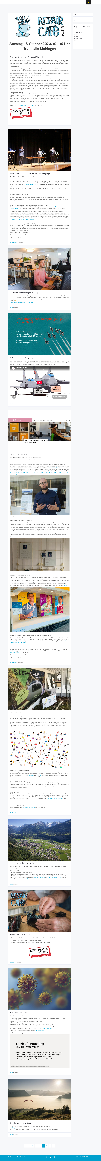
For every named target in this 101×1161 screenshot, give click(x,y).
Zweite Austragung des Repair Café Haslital (26, 57)
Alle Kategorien (78, 32)
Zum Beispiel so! (14, 1128)
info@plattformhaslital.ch (29, 237)
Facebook (65, 585)
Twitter (39, 775)
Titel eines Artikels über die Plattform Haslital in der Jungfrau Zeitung (36, 196)
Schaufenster (78, 42)
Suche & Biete (78, 38)
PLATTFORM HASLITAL (20, 1156)
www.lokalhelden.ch (26, 879)
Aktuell (11, 123)
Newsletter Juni (16, 713)
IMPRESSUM (85, 1156)
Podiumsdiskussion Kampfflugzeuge (23, 358)
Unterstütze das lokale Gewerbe (22, 863)
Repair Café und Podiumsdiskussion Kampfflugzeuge (30, 174)
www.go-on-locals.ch (39, 877)
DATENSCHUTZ (79, 1156)
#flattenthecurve (40, 1030)
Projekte (77, 40)
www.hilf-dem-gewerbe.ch (54, 877)
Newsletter (15, 242)
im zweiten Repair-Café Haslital (31, 184)
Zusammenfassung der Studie (55, 798)
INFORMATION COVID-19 (19, 1013)
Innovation (77, 47)
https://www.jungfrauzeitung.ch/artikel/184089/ (21, 302)
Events (14, 123)
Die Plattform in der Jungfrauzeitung (24, 293)
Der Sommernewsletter (19, 454)
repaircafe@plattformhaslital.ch (26, 105)
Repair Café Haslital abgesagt (21, 935)
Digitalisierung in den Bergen (21, 1123)
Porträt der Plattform (53, 467)
